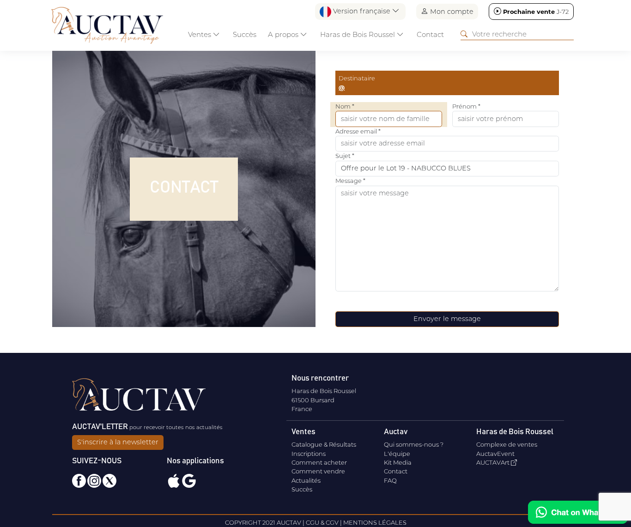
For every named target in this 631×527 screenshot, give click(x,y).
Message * (350, 180)
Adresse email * (358, 131)
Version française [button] (361, 11)
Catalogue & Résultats (323, 444)
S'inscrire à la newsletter (117, 442)
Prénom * (466, 106)
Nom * (344, 106)
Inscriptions (308, 453)
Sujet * (344, 155)
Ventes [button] (200, 34)
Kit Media (398, 462)
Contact (430, 34)
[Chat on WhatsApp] (578, 512)
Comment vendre (318, 471)
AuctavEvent (495, 453)
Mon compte (450, 11)
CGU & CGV (322, 522)
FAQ (390, 480)
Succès (244, 34)
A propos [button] (284, 34)
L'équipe (397, 453)
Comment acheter (319, 462)
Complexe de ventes (506, 444)
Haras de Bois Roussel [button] (358, 34)
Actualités (306, 480)
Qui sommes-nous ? (413, 444)
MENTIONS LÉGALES (375, 522)
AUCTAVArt (493, 462)
